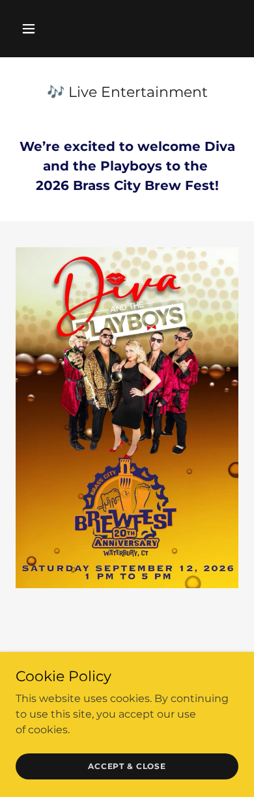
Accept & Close (127, 766)
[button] (41, 29)
